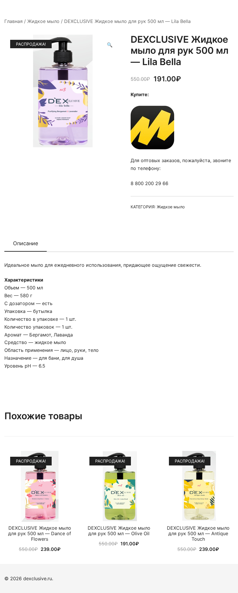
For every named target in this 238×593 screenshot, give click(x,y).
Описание (25, 243)
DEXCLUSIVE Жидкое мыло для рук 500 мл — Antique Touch (198, 533)
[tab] (25, 243)
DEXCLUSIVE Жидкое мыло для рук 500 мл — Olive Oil (119, 530)
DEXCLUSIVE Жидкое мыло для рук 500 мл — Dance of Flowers (39, 533)
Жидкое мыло (43, 21)
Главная (13, 21)
